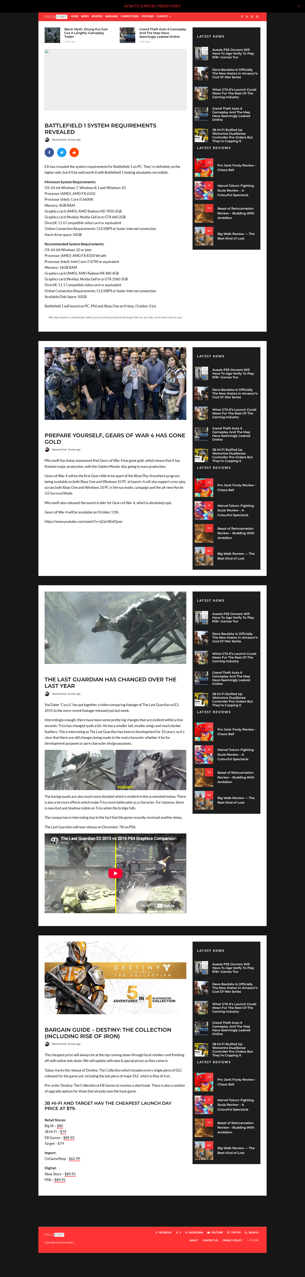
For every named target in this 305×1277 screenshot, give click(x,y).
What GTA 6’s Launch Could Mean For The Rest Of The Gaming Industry (234, 93)
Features (148, 16)
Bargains (111, 16)
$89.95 (68, 1137)
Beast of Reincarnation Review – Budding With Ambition (235, 213)
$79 (63, 1131)
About (193, 1240)
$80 (60, 1126)
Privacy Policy (232, 1240)
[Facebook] (242, 16)
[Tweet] (61, 152)
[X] (247, 16)
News (85, 16)
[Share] (49, 152)
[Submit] (74, 152)
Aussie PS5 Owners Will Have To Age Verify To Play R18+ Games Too (233, 53)
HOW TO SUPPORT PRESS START (152, 6)
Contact (162, 16)
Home (74, 16)
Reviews (97, 16)
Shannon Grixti (59, 139)
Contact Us (210, 1240)
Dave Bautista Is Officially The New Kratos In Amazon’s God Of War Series (235, 73)
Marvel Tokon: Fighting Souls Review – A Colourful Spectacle (235, 190)
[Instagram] (252, 16)
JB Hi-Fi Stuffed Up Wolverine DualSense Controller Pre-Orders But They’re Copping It (232, 135)
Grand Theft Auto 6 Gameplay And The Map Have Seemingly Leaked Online (162, 33)
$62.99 (74, 1158)
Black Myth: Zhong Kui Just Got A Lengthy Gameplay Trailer (86, 33)
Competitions (130, 16)
